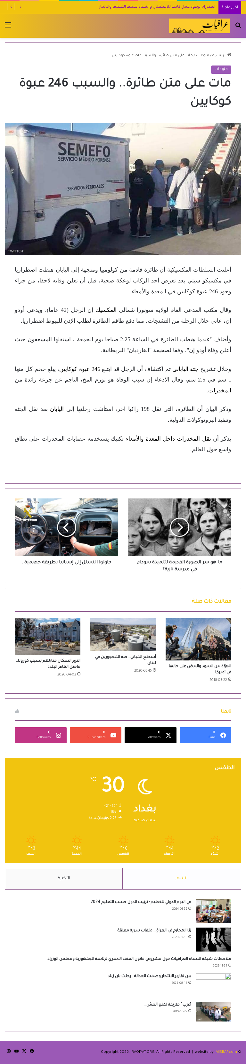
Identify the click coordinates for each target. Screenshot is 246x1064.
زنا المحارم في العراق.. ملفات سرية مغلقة (154, 931)
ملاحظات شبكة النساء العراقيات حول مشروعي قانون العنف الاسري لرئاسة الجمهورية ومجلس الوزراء (139, 959)
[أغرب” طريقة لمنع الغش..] (213, 1012)
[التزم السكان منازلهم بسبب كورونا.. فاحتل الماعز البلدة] (47, 636)
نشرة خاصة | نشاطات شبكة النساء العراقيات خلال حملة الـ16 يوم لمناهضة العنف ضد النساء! (135, 7)
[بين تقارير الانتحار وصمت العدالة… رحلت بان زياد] (213, 985)
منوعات (202, 56)
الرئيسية (219, 56)
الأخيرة (64, 878)
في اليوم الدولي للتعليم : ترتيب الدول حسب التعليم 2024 (141, 902)
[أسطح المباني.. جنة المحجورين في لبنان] (123, 634)
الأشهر (181, 878)
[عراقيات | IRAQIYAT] (199, 26)
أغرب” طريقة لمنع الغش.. (167, 1005)
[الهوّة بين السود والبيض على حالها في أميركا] (198, 639)
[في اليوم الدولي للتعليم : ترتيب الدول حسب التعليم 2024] (213, 911)
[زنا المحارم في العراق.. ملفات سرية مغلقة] (213, 940)
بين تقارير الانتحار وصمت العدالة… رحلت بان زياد (149, 976)
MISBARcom (226, 1052)
